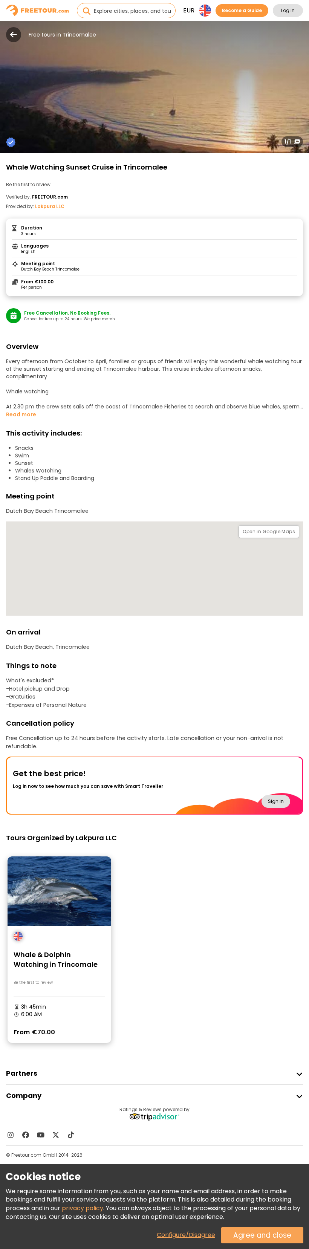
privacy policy (82, 1208)
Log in (288, 10)
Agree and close (262, 1235)
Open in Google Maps (269, 531)
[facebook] (25, 1134)
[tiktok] (70, 1134)
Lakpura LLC (49, 206)
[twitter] (55, 1134)
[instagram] (10, 1134)
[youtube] (40, 1134)
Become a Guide (242, 10)
